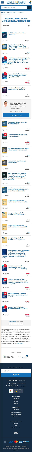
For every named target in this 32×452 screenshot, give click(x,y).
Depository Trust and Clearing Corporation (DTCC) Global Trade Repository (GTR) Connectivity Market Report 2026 (18, 47)
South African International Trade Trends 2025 (17, 33)
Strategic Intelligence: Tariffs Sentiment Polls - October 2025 (16, 213)
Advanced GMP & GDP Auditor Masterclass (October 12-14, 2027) (17, 307)
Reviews (16, 403)
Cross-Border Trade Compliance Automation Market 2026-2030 (16, 88)
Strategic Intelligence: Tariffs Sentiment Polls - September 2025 (17, 226)
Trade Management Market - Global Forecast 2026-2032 (17, 135)
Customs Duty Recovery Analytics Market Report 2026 (17, 122)
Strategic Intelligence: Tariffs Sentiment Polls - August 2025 (16, 238)
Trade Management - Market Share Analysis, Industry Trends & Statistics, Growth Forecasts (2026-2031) (18, 189)
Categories (16, 409)
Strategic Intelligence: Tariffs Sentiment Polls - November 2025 (17, 201)
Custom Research (16, 414)
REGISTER (16, 375)
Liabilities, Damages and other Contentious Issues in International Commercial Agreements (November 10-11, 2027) (18, 282)
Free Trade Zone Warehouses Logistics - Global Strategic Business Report (18, 149)
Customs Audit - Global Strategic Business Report (17, 161)
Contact (15, 423)
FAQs (16, 425)
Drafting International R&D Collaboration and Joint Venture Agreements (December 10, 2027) (17, 267)
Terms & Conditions (22, 446)
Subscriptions (16, 417)
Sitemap (7, 446)
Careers (16, 401)
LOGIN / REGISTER (16, 428)
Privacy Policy (13, 446)
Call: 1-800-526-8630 (16, 111)
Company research (16, 412)
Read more (19, 343)
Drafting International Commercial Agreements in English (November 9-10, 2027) (18, 295)
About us (16, 398)
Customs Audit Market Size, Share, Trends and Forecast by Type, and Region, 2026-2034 (17, 75)
